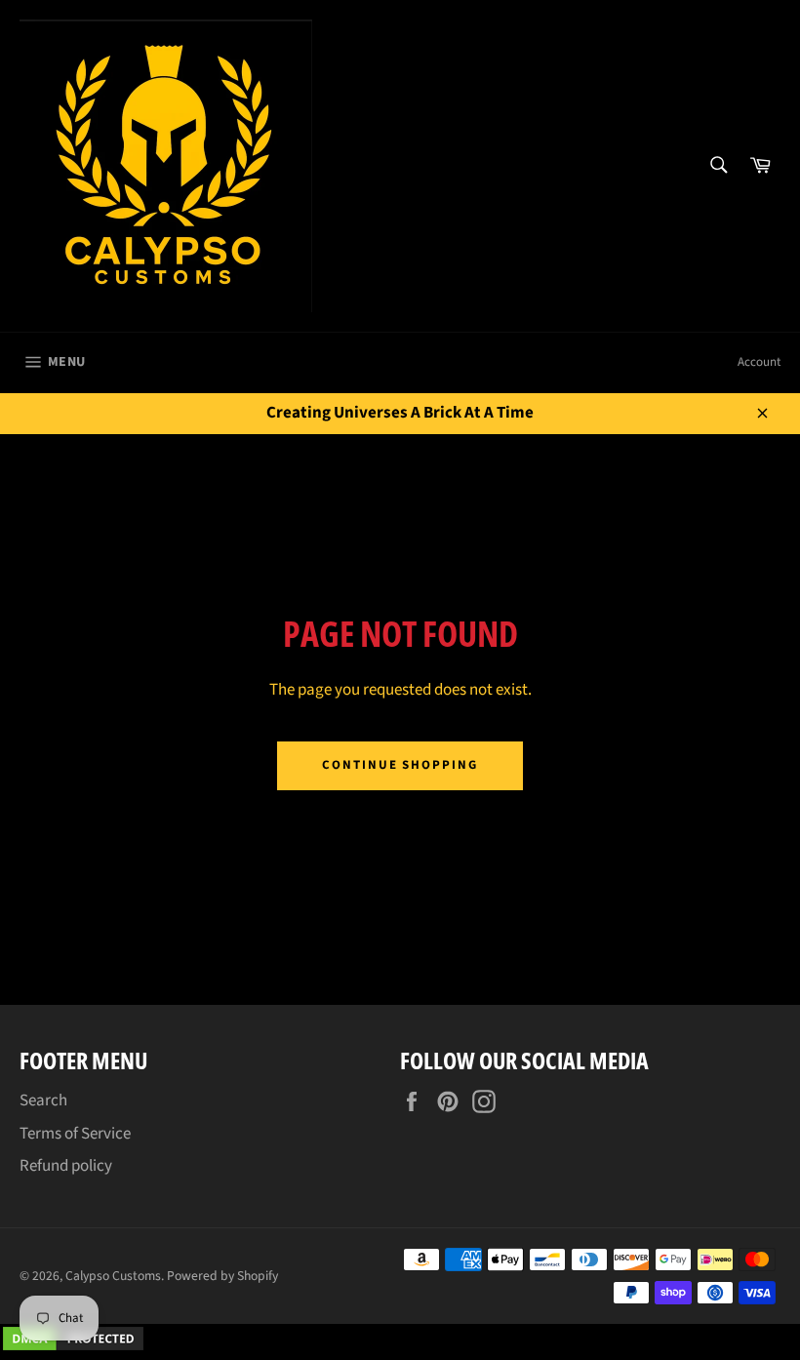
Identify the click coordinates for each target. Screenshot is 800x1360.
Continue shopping (400, 765)
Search (43, 1100)
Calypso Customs (113, 1275)
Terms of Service (75, 1133)
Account (759, 362)
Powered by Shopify (222, 1275)
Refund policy (66, 1166)
